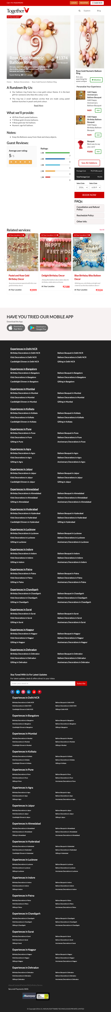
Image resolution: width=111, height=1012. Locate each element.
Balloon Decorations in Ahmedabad (72, 497)
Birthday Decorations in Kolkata (23, 413)
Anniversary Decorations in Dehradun (74, 662)
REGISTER (84, 3)
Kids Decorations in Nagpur (22, 638)
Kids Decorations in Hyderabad (23, 517)
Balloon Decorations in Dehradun (72, 658)
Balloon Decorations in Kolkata (71, 417)
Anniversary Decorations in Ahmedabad (74, 502)
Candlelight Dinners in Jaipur (22, 482)
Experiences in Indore (21, 549)
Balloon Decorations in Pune (70, 437)
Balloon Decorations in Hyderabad (72, 517)
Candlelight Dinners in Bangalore (24, 381)
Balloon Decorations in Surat (70, 618)
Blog (99, 10)
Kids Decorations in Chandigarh (23, 598)
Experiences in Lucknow (22, 529)
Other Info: (82, 221)
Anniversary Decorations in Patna (72, 582)
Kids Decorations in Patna (21, 578)
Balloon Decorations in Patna (70, 578)
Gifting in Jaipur (64, 482)
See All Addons (89, 162)
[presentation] (7, 259)
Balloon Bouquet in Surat (68, 613)
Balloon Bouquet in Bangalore (70, 373)
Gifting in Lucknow (18, 542)
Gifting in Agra (16, 462)
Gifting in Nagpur (17, 642)
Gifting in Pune (16, 442)
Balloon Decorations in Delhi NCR (72, 357)
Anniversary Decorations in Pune (71, 442)
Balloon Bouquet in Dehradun (70, 654)
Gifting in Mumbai (65, 402)
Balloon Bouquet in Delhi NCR (70, 353)
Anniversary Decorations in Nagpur (72, 642)
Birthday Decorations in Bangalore (25, 373)
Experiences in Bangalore (23, 368)
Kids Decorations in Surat (21, 618)
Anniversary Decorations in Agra (71, 462)
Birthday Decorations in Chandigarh (25, 593)
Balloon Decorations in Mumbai (71, 397)
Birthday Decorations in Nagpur (23, 633)
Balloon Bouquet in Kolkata (69, 413)
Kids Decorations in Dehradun (23, 658)
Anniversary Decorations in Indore (72, 562)
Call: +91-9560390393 (15, 3)
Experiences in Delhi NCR (23, 348)
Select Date (80, 183)
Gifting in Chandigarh (19, 602)
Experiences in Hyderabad (24, 509)
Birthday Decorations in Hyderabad (25, 513)
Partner (23, 985)
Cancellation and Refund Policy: (88, 208)
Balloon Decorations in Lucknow (71, 537)
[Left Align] (11, 162)
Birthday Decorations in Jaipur (23, 473)
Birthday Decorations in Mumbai (24, 393)
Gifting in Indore (17, 562)
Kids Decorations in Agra (21, 457)
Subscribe (81, 683)
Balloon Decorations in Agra (69, 457)
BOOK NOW (89, 194)
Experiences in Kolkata (22, 408)
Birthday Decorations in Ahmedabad (25, 493)
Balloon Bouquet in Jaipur (68, 473)
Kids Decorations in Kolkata (22, 417)
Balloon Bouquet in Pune (68, 433)
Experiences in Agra (20, 449)
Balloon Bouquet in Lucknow (70, 533)
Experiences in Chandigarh (24, 589)
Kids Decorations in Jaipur (21, 477)
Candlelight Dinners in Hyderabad (24, 522)
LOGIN (73, 3)
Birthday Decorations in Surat (22, 613)
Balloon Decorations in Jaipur (70, 477)
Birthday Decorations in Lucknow (24, 533)
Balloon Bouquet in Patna (68, 573)
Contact (17, 985)
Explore (87, 10)
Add (98, 110)
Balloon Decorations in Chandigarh (72, 598)
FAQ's (29, 985)
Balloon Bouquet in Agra (68, 453)
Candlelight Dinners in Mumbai (23, 402)
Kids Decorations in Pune (21, 437)
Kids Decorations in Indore (21, 558)
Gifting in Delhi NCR (66, 361)
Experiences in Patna (21, 569)
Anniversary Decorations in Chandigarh (74, 602)
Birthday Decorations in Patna (23, 573)
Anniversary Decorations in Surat (72, 622)
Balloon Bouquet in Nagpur (69, 633)
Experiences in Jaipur (21, 469)
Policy (34, 985)
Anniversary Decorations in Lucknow (73, 542)
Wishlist (97, 80)
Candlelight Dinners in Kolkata (23, 422)
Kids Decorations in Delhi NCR (23, 357)
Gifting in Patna (17, 582)
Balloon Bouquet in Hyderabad (70, 513)
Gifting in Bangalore (66, 381)
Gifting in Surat (16, 622)
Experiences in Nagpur (22, 629)
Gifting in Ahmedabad (19, 502)
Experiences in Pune (20, 429)
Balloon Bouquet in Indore (69, 553)
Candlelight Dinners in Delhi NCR (24, 361)
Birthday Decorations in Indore (23, 553)
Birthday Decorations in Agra (22, 453)
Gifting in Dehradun (18, 662)
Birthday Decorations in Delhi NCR (25, 353)
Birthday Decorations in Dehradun (25, 654)
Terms (39, 985)
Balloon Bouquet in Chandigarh (71, 593)
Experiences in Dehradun (23, 649)
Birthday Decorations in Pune (22, 433)
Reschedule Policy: (85, 215)
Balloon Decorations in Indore (70, 558)
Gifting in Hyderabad (66, 522)
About (11, 985)
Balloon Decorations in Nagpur (71, 638)
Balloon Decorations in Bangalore (72, 377)
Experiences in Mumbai (22, 388)
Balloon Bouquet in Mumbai (69, 393)
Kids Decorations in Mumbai (22, 397)
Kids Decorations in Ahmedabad (24, 497)
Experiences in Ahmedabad (24, 489)
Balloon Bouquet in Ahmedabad (71, 493)
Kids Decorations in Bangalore (23, 377)
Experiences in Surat (21, 609)
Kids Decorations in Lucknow (22, 537)
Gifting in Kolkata (65, 422)
